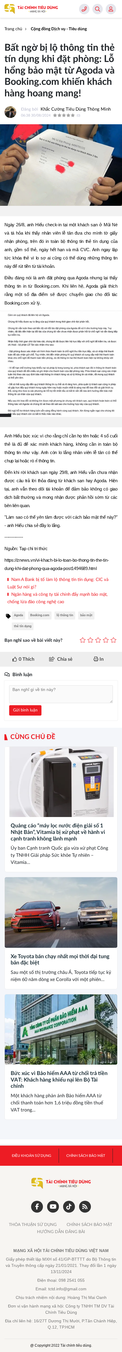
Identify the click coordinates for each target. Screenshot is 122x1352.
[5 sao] (113, 641)
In (101, 659)
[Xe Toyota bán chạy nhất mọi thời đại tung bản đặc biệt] (61, 912)
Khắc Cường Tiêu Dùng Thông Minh (76, 109)
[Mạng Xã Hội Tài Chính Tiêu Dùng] (31, 8)
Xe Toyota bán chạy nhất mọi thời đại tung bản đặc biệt (60, 960)
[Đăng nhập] (111, 9)
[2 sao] (90, 641)
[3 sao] (98, 641)
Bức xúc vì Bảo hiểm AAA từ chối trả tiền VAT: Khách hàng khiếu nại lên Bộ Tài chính (59, 1080)
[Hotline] (84, 9)
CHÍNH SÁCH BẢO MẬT (89, 1225)
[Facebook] (37, 1207)
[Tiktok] (69, 1207)
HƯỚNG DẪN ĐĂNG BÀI (61, 1232)
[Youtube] (53, 1207)
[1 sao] (83, 641)
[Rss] (85, 1207)
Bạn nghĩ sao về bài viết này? (33, 640)
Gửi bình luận (25, 710)
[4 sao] (106, 641)
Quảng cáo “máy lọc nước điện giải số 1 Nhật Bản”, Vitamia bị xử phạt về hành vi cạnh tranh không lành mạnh (58, 832)
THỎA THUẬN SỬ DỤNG (33, 1225)
